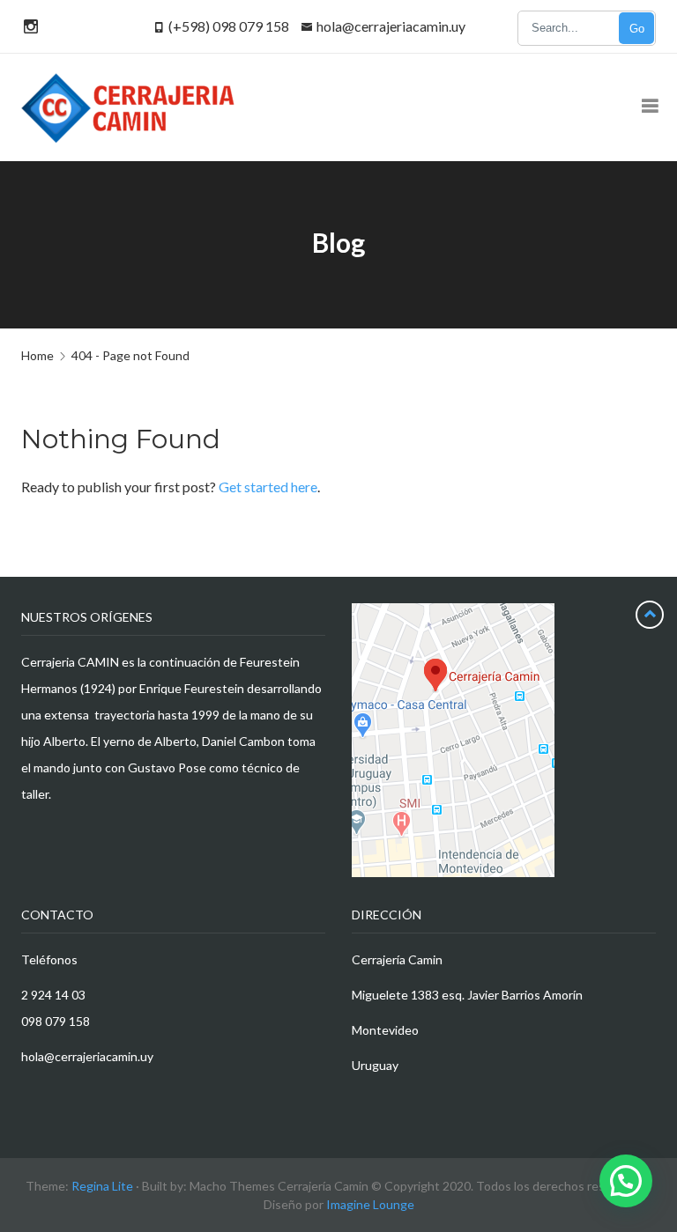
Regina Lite (102, 1185)
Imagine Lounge (370, 1204)
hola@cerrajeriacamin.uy (390, 26)
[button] (625, 1181)
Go (636, 28)
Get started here (268, 486)
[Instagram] (28, 26)
